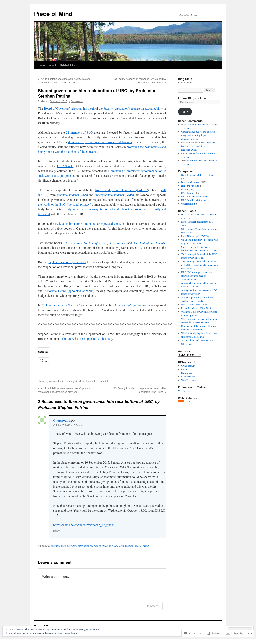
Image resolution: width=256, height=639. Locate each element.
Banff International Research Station (198, 174)
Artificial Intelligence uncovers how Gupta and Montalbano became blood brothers (64, 80)
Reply (56, 530)
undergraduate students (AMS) (114, 195)
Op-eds (184, 189)
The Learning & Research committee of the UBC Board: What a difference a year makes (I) (199, 265)
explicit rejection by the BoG (67, 262)
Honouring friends (190, 185)
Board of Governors (190, 182)
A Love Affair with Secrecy (60, 305)
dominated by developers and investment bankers (100, 142)
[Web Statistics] (186, 401)
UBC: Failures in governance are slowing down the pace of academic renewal (196, 275)
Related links (67, 65)
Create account (188, 365)
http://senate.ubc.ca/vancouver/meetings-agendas (83, 525)
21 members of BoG (79, 132)
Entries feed (186, 372)
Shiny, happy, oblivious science (196, 246)
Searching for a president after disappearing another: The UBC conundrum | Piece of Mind (99, 545)
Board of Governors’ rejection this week (69, 108)
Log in (184, 369)
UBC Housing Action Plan (194, 196)
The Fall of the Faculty (149, 243)
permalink (103, 381)
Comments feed (188, 376)
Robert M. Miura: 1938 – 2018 (196, 308)
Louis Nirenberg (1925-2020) (195, 236)
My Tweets (183, 390)
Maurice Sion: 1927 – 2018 (194, 304)
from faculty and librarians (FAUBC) (122, 190)
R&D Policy (187, 192)
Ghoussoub (77, 101)
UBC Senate (65, 166)
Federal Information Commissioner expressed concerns (90, 223)
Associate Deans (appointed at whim (68, 291)
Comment (152, 606)
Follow (185, 111)
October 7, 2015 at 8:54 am (68, 425)
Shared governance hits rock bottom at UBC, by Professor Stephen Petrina (97, 93)
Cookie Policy (70, 632)
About (52, 65)
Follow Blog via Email (192, 98)
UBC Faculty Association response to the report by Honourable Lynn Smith (139, 80)
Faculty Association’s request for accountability (133, 108)
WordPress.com (188, 380)
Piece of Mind (53, 13)
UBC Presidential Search (193, 200)
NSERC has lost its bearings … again (199, 250)
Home (41, 65)
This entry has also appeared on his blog (86, 338)
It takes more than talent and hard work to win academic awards (198, 146)
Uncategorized (73, 381)
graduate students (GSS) (72, 195)
